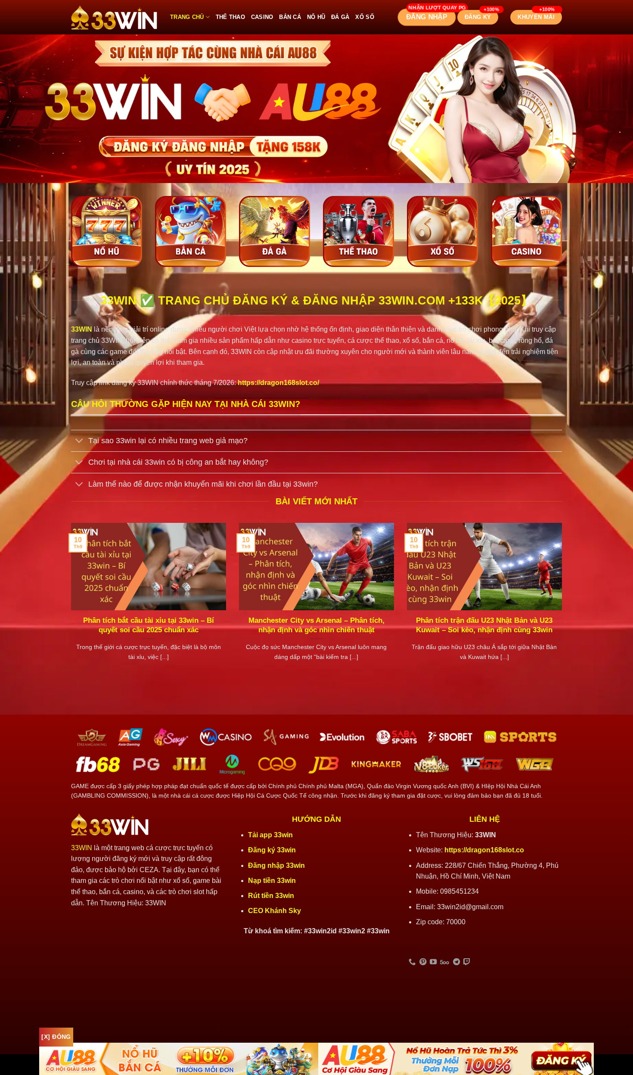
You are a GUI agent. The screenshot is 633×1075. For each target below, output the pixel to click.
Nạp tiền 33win (272, 880)
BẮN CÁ (290, 17)
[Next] (563, 603)
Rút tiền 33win (272, 895)
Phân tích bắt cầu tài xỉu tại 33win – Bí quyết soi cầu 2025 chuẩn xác (148, 625)
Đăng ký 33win (273, 850)
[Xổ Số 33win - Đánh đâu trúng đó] (442, 231)
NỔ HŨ (316, 17)
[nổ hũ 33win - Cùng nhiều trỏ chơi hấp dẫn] (106, 231)
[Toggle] (79, 441)
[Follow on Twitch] (466, 962)
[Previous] (69, 603)
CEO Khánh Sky (274, 910)
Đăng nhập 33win (277, 865)
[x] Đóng (56, 1036)
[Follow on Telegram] (456, 962)
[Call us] (412, 962)
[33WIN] (114, 17)
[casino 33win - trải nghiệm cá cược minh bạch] (526, 231)
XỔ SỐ (364, 17)
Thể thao (230, 17)
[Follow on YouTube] (433, 962)
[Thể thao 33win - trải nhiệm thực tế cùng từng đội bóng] (358, 231)
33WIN (81, 847)
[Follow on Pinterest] (422, 962)
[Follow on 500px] (444, 962)
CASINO (262, 17)
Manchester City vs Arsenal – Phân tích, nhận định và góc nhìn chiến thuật (316, 625)
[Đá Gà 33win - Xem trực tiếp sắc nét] (274, 231)
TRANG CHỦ (187, 17)
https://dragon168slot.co (484, 850)
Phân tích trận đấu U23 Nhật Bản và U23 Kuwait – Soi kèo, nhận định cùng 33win (484, 625)
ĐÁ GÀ (340, 17)
